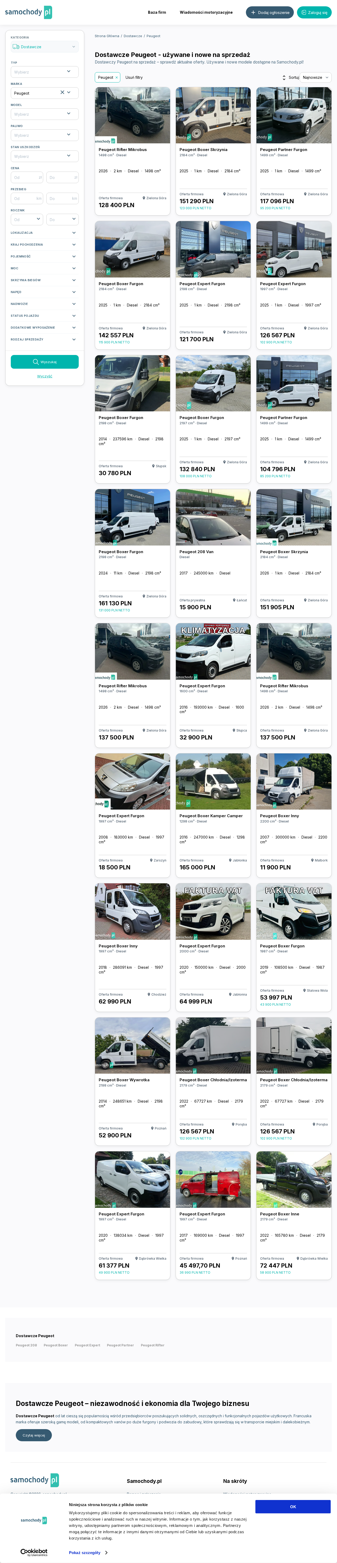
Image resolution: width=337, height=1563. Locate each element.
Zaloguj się (318, 12)
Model (16, 105)
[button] (45, 234)
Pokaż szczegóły (84, 1552)
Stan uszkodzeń (25, 147)
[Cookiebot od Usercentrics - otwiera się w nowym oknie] (34, 1553)
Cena (15, 168)
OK (293, 1506)
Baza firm (157, 12)
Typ (14, 63)
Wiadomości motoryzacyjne (206, 12)
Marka (16, 84)
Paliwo (17, 126)
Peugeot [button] (105, 77)
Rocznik (18, 210)
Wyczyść (44, 376)
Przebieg (18, 189)
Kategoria (43, 42)
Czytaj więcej (34, 1435)
